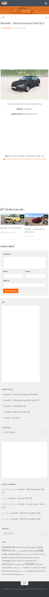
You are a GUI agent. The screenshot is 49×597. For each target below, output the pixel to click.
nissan (30, 563)
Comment (7, 254)
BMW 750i (11, 551)
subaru (16, 571)
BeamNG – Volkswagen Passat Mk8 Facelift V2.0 (21, 400)
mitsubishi (8, 564)
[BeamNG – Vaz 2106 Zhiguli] (12, 219)
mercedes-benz (31, 560)
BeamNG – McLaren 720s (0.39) (20, 498)
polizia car (19, 568)
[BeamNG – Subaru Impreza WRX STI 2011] (36, 219)
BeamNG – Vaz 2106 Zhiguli (11, 228)
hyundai (33, 557)
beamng (23, 547)
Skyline (5, 570)
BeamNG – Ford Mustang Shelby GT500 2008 (20, 394)
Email (28, 271)
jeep (37, 557)
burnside (17, 551)
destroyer (32, 551)
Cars (3, 17)
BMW (4, 550)
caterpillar (24, 551)
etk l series (30, 554)
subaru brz (22, 571)
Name (6, 271)
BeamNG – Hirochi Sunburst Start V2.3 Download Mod (25, 159)
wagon (22, 574)
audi (17, 547)
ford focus (41, 554)
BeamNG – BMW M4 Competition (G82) (26, 513)
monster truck (19, 564)
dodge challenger (8, 554)
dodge (40, 550)
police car (11, 567)
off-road (39, 564)
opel (4, 567)
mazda (13, 560)
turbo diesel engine (13, 574)
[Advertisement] (24, 50)
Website (6, 280)
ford (35, 554)
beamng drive (32, 547)
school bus (37, 567)
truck (4, 574)
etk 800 (25, 554)
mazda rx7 (20, 560)
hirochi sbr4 (11, 557)
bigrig (40, 547)
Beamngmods (8, 28)
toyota (29, 570)
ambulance (8, 547)
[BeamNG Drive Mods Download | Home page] (5, 3)
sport (11, 571)
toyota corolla (39, 570)
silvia (44, 567)
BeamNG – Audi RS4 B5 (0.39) (15, 406)
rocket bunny (27, 567)
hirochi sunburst (23, 557)
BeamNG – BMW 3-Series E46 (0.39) (17, 412)
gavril (4, 557)
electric (19, 554)
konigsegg (6, 560)
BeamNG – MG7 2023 (12, 418)
